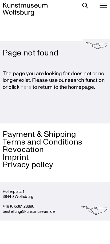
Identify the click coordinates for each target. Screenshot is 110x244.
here (26, 86)
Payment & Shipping (39, 133)
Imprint (16, 156)
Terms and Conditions (42, 141)
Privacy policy (28, 164)
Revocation (23, 148)
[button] (96, 45)
